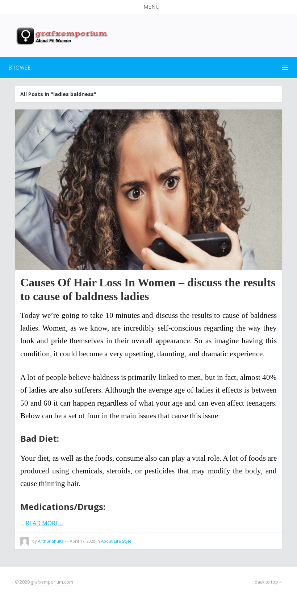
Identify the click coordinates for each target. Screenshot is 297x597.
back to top (267, 582)
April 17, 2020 (82, 541)
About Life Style (116, 541)
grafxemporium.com (52, 582)
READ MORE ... (44, 523)
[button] (148, 7)
